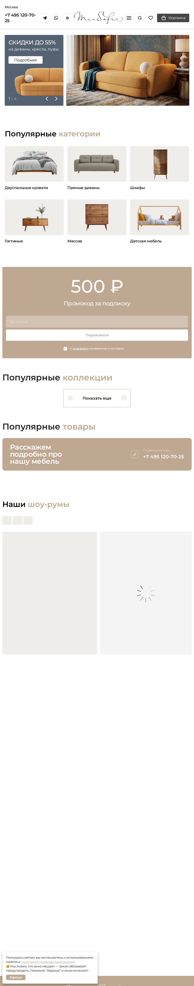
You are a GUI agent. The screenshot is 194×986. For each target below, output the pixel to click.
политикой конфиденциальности (48, 962)
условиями (81, 348)
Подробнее (25, 60)
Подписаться (97, 335)
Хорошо (16, 977)
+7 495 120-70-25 (20, 18)
